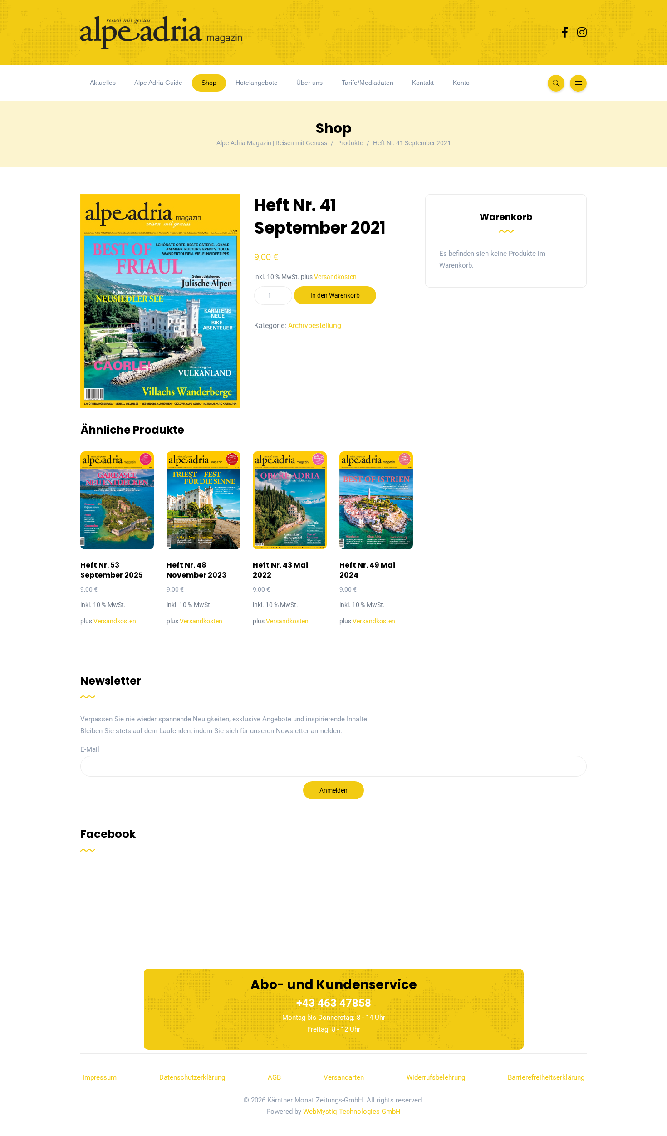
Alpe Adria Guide (158, 82)
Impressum (100, 1077)
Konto (461, 82)
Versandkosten (335, 277)
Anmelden (333, 790)
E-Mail (89, 749)
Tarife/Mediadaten (367, 82)
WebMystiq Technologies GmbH (352, 1111)
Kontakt (423, 82)
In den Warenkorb (335, 295)
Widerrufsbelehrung (436, 1077)
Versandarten (344, 1077)
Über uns (309, 82)
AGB (274, 1077)
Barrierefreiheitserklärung (546, 1077)
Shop (208, 82)
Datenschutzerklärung (192, 1077)
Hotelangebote (256, 82)
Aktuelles (103, 82)
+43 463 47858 (333, 1003)
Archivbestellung (314, 325)
